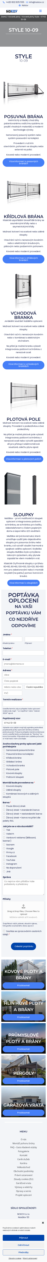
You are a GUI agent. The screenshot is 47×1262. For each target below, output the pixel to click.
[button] (43, 1222)
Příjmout (23, 1237)
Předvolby (24, 1252)
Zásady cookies (15, 1258)
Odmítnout (23, 1245)
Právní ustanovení (30, 1258)
